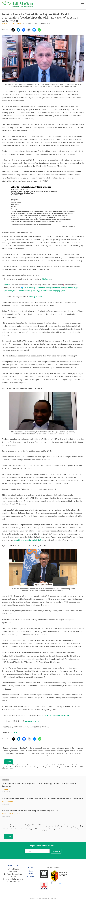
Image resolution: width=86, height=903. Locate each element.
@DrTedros (46, 279)
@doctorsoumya (57, 288)
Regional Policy (48, 767)
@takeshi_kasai (11, 291)
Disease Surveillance (24, 765)
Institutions (62, 765)
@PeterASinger (71, 288)
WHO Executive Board (72, 767)
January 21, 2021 (35, 297)
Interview (5, 789)
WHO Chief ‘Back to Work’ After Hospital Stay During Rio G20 (30, 811)
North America (19, 767)
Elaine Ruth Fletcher (42, 24)
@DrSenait (29, 288)
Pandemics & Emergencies (34, 767)
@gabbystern (24, 291)
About (30, 867)
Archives (30, 876)
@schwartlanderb (42, 288)
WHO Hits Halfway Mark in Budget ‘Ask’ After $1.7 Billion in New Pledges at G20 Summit (42, 798)
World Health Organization (12, 814)
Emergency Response (39, 765)
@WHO (8, 285)
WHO (16, 732)
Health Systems (52, 765)
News (12, 767)
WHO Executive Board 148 (11, 24)
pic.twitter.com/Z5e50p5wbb (52, 291)
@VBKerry (35, 291)
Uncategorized (59, 767)
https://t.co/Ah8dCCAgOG (57, 715)
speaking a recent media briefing (28, 540)
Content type (11, 765)
